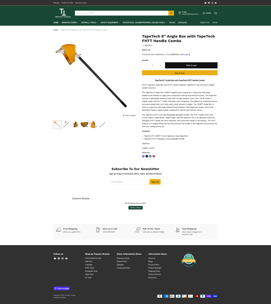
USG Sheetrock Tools (93, 258)
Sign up (155, 182)
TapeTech (148, 45)
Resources (152, 278)
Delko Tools (89, 268)
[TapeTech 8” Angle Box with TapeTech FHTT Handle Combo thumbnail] (57, 124)
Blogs (150, 261)
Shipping (56, 3)
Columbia (88, 265)
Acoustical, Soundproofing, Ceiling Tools (144, 22)
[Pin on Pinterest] (153, 156)
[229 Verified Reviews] (189, 268)
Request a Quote (81, 3)
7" (161, 101)
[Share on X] (147, 156)
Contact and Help (67, 3)
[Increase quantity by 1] (160, 65)
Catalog (182, 22)
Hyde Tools (89, 274)
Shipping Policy (154, 271)
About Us (204, 22)
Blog (215, 22)
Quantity (145, 60)
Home (56, 22)
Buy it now (180, 73)
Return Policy (122, 261)
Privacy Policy (153, 265)
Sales (172, 22)
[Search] (171, 13)
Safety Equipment (110, 22)
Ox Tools (88, 278)
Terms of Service (154, 274)
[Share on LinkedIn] (150, 156)
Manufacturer (69, 22)
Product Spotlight (154, 268)
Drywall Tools (89, 22)
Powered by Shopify (59, 297)
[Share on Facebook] (143, 156)
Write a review (135, 208)
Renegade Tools (91, 271)
